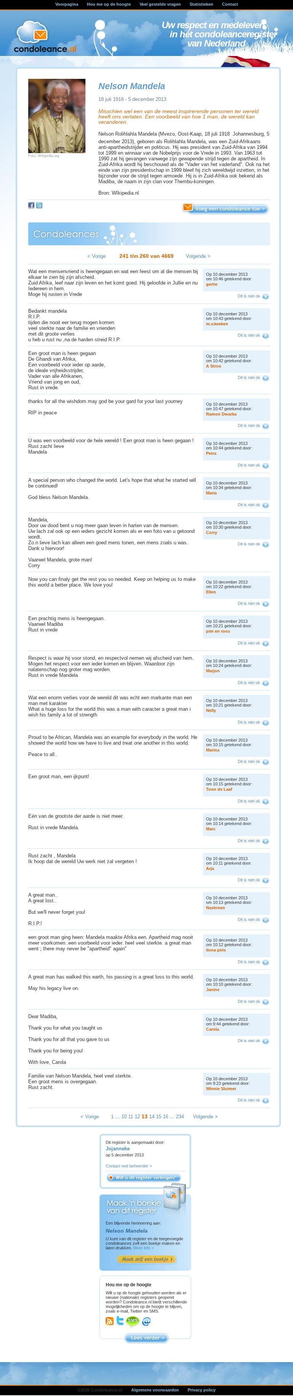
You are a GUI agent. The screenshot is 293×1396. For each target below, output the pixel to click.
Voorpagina (66, 4)
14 (152, 1116)
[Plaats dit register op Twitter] (39, 205)
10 (124, 1116)
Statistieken (201, 4)
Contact (230, 4)
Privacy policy (202, 1390)
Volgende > (198, 256)
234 (180, 1116)
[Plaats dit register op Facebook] (31, 205)
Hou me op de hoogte (109, 4)
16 (165, 1116)
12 (137, 1116)
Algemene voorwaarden (155, 1390)
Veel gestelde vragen (160, 4)
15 (158, 1116)
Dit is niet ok (249, 296)
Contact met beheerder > (129, 1166)
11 (130, 1116)
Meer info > (143, 1248)
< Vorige (96, 256)
